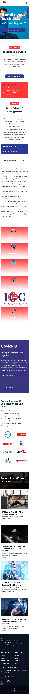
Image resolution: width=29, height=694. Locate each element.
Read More (5, 521)
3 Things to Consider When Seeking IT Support (12, 513)
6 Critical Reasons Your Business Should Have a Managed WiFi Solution (11, 585)
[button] (26, 3)
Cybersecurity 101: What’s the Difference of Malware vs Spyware (13, 548)
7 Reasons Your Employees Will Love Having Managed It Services (14, 621)
